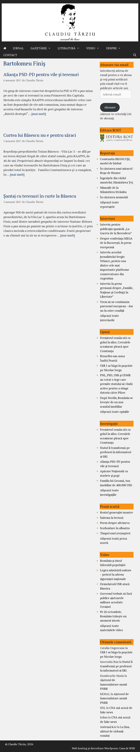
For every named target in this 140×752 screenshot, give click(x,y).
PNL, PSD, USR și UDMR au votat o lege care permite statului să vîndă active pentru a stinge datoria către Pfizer (116, 383)
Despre (111, 48)
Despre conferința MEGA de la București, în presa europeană (116, 242)
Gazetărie (39, 48)
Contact (10, 55)
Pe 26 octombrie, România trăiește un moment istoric (113, 616)
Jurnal (18, 48)
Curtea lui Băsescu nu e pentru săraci (39, 135)
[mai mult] (39, 114)
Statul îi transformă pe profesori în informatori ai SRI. (115, 452)
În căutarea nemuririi (114, 197)
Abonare (110, 107)
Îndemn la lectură (111, 518)
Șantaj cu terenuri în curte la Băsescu (39, 196)
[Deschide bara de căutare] (134, 55)
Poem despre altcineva (115, 523)
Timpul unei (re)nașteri (115, 533)
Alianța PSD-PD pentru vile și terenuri (41, 74)
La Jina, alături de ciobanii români (115, 731)
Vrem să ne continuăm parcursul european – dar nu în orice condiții (116, 306)
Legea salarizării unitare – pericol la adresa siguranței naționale (115, 574)
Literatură (66, 48)
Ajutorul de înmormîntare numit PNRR (113, 684)
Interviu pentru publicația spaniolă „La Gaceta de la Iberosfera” (116, 228)
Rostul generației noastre (116, 512)
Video (90, 48)
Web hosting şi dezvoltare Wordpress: (95, 748)
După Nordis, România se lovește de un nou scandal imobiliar (116, 402)
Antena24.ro (108, 727)
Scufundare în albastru (115, 528)
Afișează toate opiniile (114, 412)
